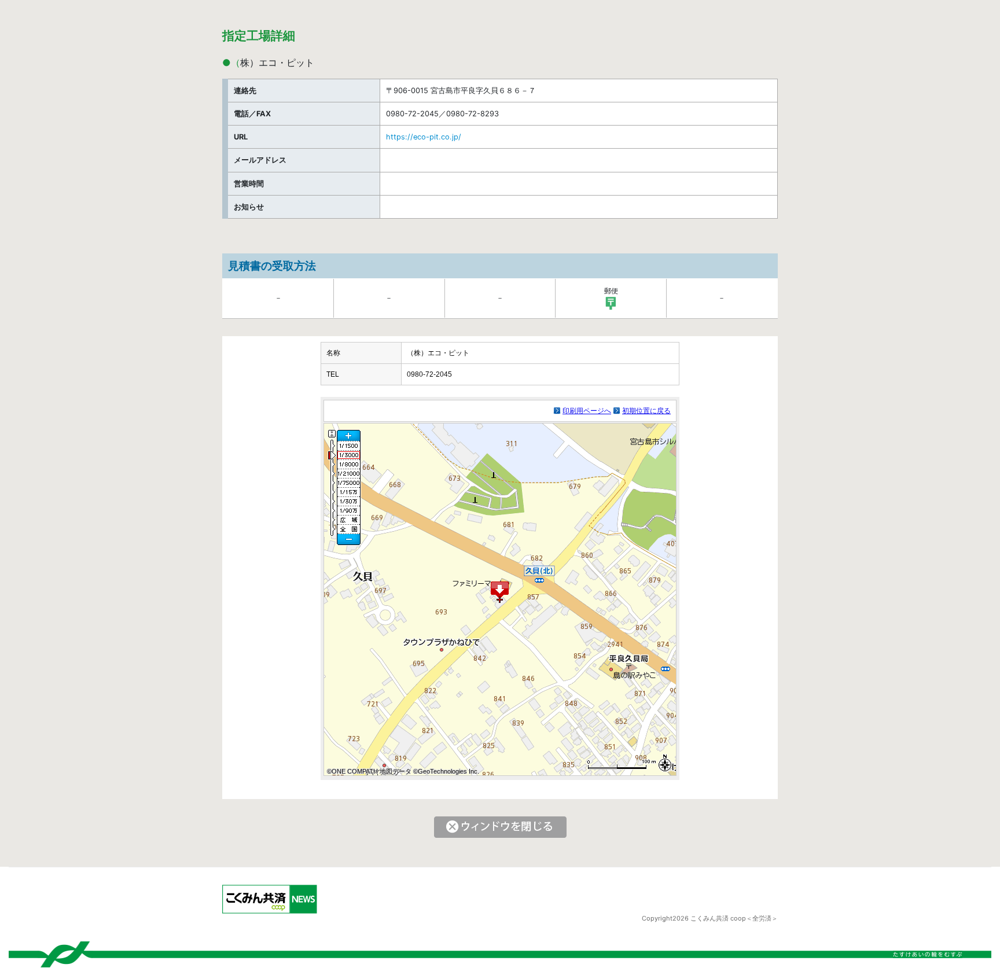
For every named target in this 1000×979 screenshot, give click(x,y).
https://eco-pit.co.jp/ (423, 137)
